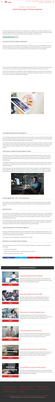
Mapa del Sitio (22, 391)
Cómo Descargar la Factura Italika (31, 294)
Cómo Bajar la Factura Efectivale (26, 386)
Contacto (14, 395)
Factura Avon (28, 1)
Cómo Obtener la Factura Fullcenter (43, 389)
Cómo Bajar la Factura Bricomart (9, 386)
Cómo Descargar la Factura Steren (31, 276)
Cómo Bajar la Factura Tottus (42, 386)
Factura (34, 6)
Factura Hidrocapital (34, 1)
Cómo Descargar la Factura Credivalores (33, 349)
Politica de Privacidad (32, 395)
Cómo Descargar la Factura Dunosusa (10, 389)
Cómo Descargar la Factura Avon (31, 330)
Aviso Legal (9, 395)
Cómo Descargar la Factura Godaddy (26, 389)
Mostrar (15, 37)
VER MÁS (10, 284)
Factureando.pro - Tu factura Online (25, 6)
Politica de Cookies (22, 395)
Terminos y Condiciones (43, 395)
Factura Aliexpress (48, 1)
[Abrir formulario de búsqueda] (53, 2)
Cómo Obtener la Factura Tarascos (10, 391)
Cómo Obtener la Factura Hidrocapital (32, 367)
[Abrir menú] (2, 2)
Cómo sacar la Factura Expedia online (32, 312)
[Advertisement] (27, 21)
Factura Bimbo (41, 2)
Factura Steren (41, 1)
